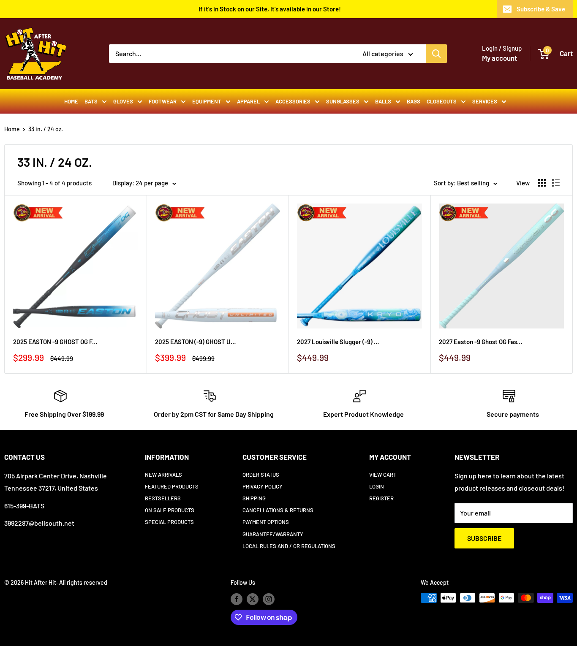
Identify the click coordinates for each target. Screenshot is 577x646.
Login (376, 486)
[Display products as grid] (542, 183)
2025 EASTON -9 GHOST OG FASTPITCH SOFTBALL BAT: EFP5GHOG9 (55, 341)
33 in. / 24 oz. (45, 129)
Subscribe (484, 538)
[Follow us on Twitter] (253, 599)
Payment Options (265, 521)
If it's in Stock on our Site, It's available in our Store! (270, 9)
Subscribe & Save (541, 9)
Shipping (254, 498)
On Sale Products (169, 510)
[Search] (436, 53)
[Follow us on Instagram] (269, 599)
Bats (91, 101)
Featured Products (172, 486)
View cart (382, 474)
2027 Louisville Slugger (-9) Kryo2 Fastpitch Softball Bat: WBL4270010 (339, 341)
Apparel (248, 101)
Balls (383, 101)
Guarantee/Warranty (272, 534)
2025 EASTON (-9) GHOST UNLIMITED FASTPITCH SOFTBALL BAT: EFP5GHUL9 (197, 341)
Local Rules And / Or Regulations (288, 546)
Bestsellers (163, 498)
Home (71, 101)
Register (381, 498)
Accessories (292, 101)
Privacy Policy (262, 486)
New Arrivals (163, 474)
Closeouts (442, 101)
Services (484, 101)
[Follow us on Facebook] (236, 599)
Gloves (123, 101)
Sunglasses (342, 101)
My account (499, 58)
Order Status (260, 474)
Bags (413, 101)
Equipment (206, 101)
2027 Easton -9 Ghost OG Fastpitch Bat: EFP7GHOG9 (481, 341)
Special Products (169, 521)
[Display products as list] (556, 183)
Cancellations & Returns (277, 510)
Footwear (163, 101)
